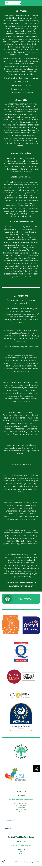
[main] (21, 145)
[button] (2, 3)
